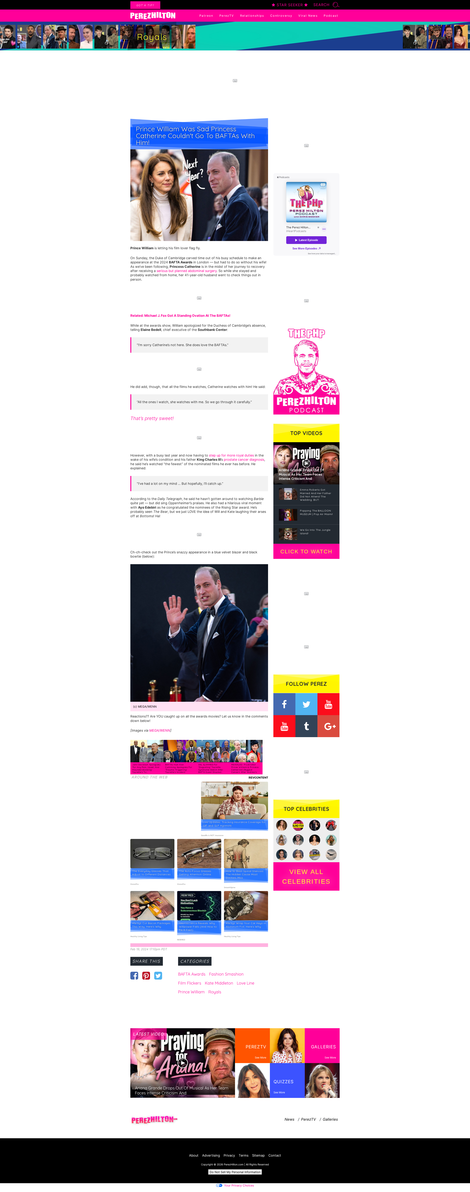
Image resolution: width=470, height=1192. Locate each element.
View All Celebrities (306, 876)
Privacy (229, 1155)
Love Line (245, 983)
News (289, 1119)
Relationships (252, 15)
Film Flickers (189, 983)
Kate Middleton (219, 983)
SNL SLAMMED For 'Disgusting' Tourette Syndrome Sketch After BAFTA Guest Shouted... (210, 768)
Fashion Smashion (226, 974)
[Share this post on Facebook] (134, 975)
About (193, 1155)
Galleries (330, 1119)
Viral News (308, 15)
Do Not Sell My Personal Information (235, 1172)
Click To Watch (306, 551)
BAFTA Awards (191, 974)
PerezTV (226, 15)
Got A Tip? (145, 5)
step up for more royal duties (231, 455)
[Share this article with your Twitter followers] (158, 975)
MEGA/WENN (159, 730)
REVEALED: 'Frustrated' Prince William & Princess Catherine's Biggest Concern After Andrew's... (245, 768)
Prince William (191, 991)
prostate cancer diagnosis (244, 459)
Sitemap (258, 1155)
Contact (274, 1155)
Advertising (211, 1155)
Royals (214, 991)
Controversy (281, 15)
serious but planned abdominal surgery (187, 271)
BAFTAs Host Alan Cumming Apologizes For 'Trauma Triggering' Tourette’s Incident (178, 768)
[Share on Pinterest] (146, 975)
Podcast (331, 15)
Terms (243, 1155)
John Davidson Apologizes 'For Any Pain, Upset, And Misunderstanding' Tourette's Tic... (146, 768)
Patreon (206, 15)
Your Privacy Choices (239, 1185)
